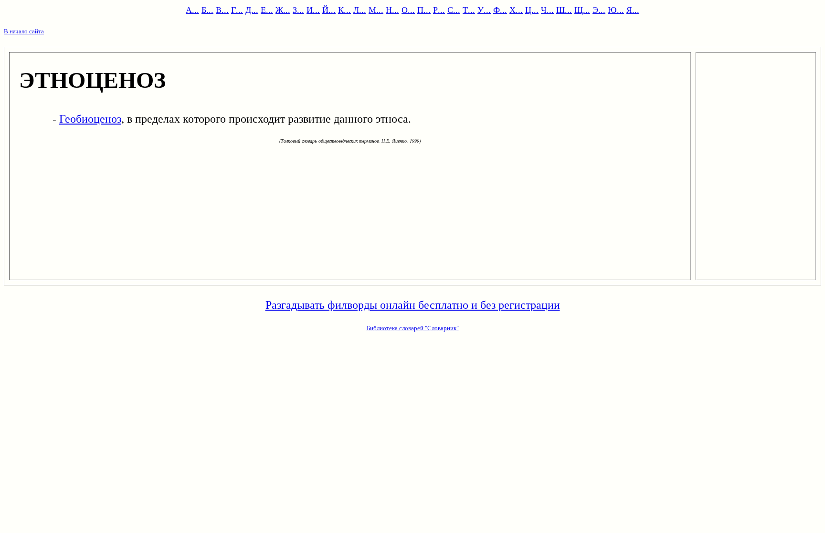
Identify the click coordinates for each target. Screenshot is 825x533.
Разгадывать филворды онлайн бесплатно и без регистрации (412, 304)
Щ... (582, 9)
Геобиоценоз (90, 118)
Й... (329, 9)
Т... (469, 9)
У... (484, 9)
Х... (516, 9)
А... (192, 9)
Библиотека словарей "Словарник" (413, 328)
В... (222, 9)
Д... (251, 9)
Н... (392, 9)
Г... (237, 9)
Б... (207, 9)
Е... (267, 9)
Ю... (616, 9)
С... (453, 9)
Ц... (532, 9)
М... (376, 9)
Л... (359, 9)
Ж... (282, 9)
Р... (439, 9)
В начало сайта (24, 31)
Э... (598, 9)
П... (424, 9)
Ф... (500, 9)
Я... (632, 9)
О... (408, 9)
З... (298, 9)
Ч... (547, 9)
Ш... (564, 9)
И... (313, 9)
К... (344, 9)
